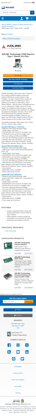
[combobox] (16, 12)
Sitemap (18, 393)
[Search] (32, 13)
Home (3, 24)
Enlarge (18, 70)
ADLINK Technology (7, 26)
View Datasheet (18, 84)
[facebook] (9, 345)
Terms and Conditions (18, 380)
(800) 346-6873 (7, 2)
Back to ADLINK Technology (11, 38)
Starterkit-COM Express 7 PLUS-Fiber (13, 127)
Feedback (19, 366)
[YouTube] (18, 352)
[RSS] (9, 352)
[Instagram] (18, 345)
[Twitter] (27, 345)
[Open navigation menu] (2, 18)
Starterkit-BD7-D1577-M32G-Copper (12, 146)
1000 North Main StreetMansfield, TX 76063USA (18, 326)
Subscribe (29, 301)
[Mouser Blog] (22, 359)
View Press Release (18, 88)
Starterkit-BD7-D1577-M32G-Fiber (12, 174)
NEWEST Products (12, 24)
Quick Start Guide (11, 231)
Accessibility (18, 386)
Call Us (18, 309)
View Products (28, 253)
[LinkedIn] (27, 352)
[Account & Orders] (22, 18)
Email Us (19, 315)
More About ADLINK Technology (18, 79)
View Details (18, 75)
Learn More (17, 253)
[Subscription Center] (13, 359)
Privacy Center (18, 373)
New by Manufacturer (25, 24)
